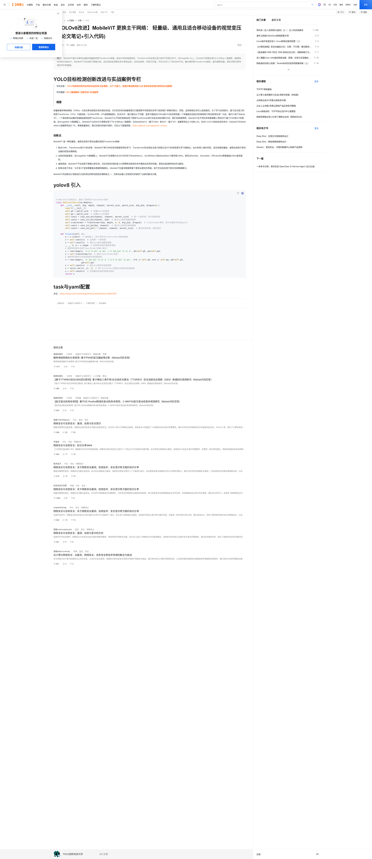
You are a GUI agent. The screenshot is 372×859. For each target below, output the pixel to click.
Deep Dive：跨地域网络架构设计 (271, 141)
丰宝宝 (56, 441)
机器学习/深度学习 (75, 303)
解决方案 (47, 4)
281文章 (103, 854)
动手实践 (62, 12)
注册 (355, 4)
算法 (105, 375)
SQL (75, 419)
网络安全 (78, 441)
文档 (335, 4)
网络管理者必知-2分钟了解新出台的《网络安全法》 (279, 116)
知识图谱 (102, 303)
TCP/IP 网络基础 (264, 89)
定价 (63, 4)
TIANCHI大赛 (92, 12)
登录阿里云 (44, 47)
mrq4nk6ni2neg (59, 507)
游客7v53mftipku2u (61, 419)
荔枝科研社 (58, 354)
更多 (316, 81)
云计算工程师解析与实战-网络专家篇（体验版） (278, 94)
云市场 (71, 4)
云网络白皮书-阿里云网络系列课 (271, 100)
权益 (56, 4)
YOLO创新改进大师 (73, 854)
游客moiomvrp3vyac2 (62, 529)
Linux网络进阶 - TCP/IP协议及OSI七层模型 (276, 111)
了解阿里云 (96, 4)
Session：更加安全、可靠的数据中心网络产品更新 (279, 147)
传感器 (78, 397)
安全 (86, 419)
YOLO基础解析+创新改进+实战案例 (82, 92)
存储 (105, 354)
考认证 (81, 12)
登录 (365, 4)
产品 (38, 4)
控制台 (348, 4)
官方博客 (72, 12)
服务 (86, 4)
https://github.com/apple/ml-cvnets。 (150, 125)
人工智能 (70, 20)
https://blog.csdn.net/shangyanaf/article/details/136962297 (88, 293)
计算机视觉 (90, 303)
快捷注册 (19, 47)
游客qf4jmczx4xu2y (61, 551)
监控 (81, 419)
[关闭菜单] (4, 4)
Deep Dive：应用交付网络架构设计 (272, 136)
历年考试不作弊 (60, 485)
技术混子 (57, 463)
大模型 (30, 4)
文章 (80, 20)
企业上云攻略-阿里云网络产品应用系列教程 (276, 105)
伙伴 (79, 4)
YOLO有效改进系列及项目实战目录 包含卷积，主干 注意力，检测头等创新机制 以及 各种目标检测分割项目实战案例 (119, 86)
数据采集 (97, 354)
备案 (341, 4)
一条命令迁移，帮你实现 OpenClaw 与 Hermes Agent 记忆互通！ (286, 166)
